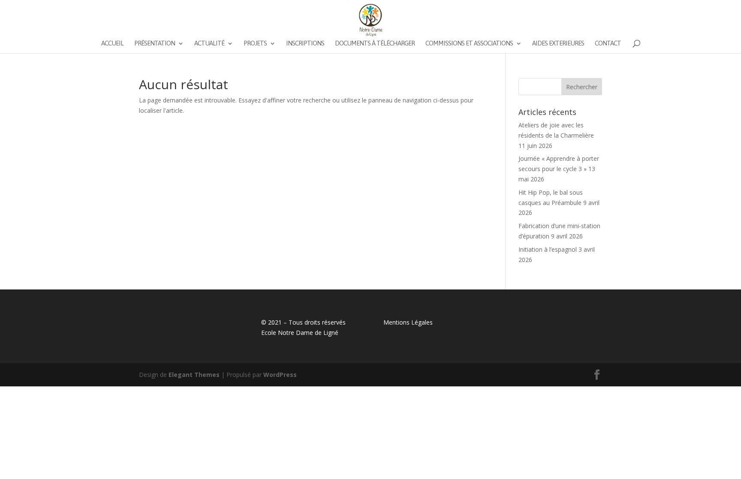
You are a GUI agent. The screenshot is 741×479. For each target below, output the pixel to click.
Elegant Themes (194, 375)
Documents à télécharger (375, 43)
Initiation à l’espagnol (547, 249)
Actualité (209, 43)
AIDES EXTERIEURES (558, 43)
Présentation (154, 43)
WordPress (280, 375)
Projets (255, 43)
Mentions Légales (408, 322)
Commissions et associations (469, 43)
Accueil (112, 43)
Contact (608, 43)
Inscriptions (305, 43)
